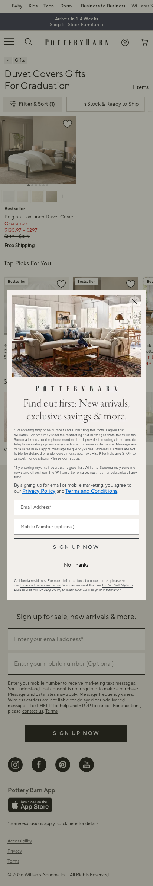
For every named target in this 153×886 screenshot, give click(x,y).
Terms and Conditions (91, 491)
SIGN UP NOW (76, 547)
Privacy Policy (39, 491)
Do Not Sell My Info (117, 585)
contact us (70, 458)
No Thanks (76, 565)
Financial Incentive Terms (40, 585)
